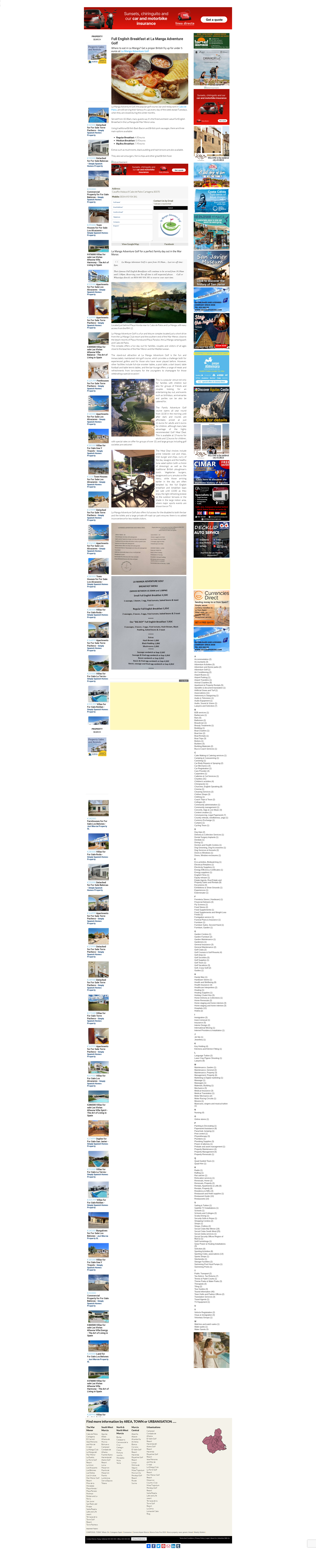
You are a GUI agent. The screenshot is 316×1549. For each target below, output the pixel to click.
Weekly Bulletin (199, 1532)
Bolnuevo (105, 1444)
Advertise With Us (224, 1538)
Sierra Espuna (106, 1480)
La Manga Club (92, 1449)
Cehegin (120, 1447)
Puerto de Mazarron (105, 1471)
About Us (213, 1538)
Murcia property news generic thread (180, 1532)
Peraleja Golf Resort (137, 1476)
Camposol (105, 1447)
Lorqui (134, 1462)
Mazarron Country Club (152, 1481)
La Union (89, 1465)
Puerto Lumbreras (105, 1476)
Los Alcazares (91, 1467)
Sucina (134, 1483)
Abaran (134, 1436)
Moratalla (120, 1458)
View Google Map (130, 244)
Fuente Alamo (107, 1455)
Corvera (135, 1447)
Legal (207, 1538)
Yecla (119, 1463)
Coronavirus (127, 1532)
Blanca (134, 1444)
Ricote (134, 1480)
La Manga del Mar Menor (91, 1453)
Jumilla (119, 1455)
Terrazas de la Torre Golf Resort (91, 1519)
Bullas (119, 1437)
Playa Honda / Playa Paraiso (91, 1489)
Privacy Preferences (139, 1539)
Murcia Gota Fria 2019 (158, 1532)
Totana (104, 1483)
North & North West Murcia (122, 1430)
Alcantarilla (136, 1439)
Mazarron (105, 1467)
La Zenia (150, 1508)
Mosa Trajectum (138, 1470)
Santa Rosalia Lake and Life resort (91, 1511)
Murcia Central (135, 1429)
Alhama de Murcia (105, 1440)
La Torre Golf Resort (91, 1461)
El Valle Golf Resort (136, 1450)
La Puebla (90, 1457)
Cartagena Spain (116, 1532)
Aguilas (104, 1434)
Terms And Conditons (187, 1538)
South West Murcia (107, 1429)
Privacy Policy (199, 1538)
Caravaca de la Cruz (122, 1443)
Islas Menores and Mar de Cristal (91, 1444)
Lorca (103, 1465)
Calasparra (121, 1439)
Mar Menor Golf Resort (92, 1479)
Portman (89, 1493)
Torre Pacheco (92, 1524)
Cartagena (90, 1436)
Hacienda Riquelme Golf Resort (137, 1457)
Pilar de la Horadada (90, 1484)
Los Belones (91, 1470)
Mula (119, 1460)
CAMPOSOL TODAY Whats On (97, 1532)
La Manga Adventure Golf (135, 51)
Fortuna (120, 1452)
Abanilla (135, 1434)
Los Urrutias (91, 1475)
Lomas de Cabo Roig (153, 1512)
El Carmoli (90, 1439)
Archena (135, 1442)
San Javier (90, 1501)
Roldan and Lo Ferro (91, 1497)
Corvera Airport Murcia (141, 1532)
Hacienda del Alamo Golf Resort (106, 1460)
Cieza (119, 1450)
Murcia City (136, 1473)
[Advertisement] (149, 706)
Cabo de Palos (92, 1434)
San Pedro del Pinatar (91, 1505)
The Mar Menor (90, 1429)
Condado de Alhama (106, 1450)
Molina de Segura (135, 1466)
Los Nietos (90, 1473)
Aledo (103, 1436)
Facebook (169, 244)
